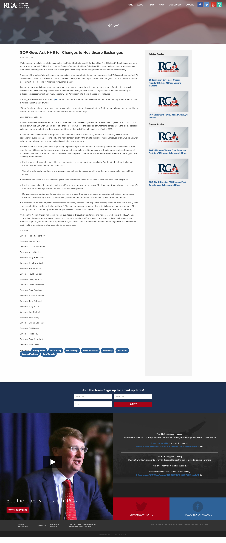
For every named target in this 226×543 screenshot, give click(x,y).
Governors (175, 5)
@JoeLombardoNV (159, 443)
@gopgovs (170, 434)
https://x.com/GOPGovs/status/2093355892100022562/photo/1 (167, 446)
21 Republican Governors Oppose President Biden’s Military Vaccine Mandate (165, 83)
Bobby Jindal (39, 350)
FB (199, 4)
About (140, 5)
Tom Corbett (49, 354)
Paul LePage (72, 350)
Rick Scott (122, 350)
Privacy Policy (54, 525)
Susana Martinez (30, 354)
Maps (162, 5)
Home (130, 5)
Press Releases (90, 350)
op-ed (55, 99)
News (152, 5)
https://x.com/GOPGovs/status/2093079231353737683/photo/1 (167, 475)
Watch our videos (18, 510)
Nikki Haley (55, 350)
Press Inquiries (23, 525)
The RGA (161, 434)
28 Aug (179, 434)
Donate (190, 5)
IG (219, 4)
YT (212, 4)
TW (206, 4)
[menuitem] (130, 4)
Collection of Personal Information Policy (82, 525)
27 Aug (179, 457)
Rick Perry (107, 350)
